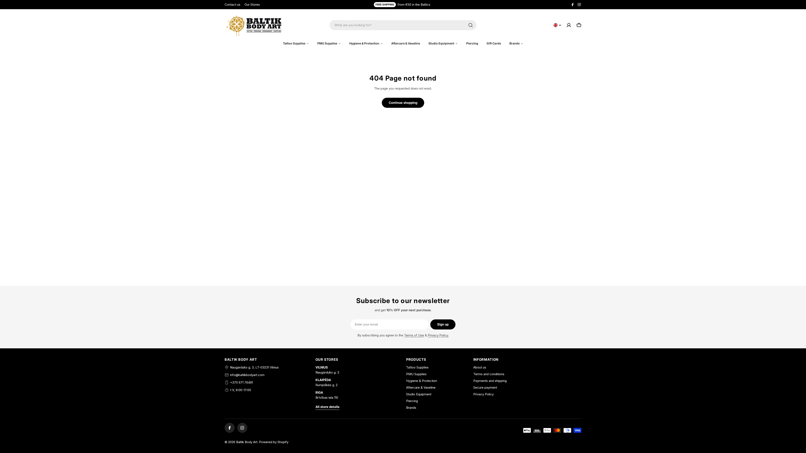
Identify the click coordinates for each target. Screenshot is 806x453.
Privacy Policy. (438, 335)
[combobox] (403, 25)
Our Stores (252, 5)
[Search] (470, 25)
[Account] (568, 25)
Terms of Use (414, 335)
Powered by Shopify (273, 442)
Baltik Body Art (246, 442)
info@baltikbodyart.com (247, 375)
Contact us (232, 5)
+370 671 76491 (241, 382)
